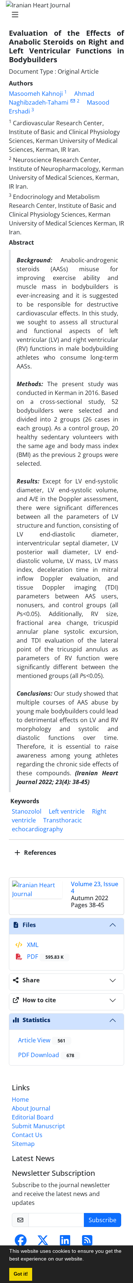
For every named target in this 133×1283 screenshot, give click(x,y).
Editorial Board (33, 1117)
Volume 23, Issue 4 (94, 887)
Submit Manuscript (38, 1126)
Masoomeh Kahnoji (36, 94)
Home (20, 1099)
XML (31, 945)
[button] (86, 1260)
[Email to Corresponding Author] (72, 101)
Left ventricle (67, 811)
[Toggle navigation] (64, 15)
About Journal (31, 1108)
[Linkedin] (65, 1242)
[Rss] (87, 1242)
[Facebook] (21, 1242)
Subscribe (102, 1220)
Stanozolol (26, 811)
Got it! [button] (21, 1274)
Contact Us (27, 1135)
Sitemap (23, 1144)
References (39, 853)
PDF (44, 956)
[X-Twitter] (43, 1242)
